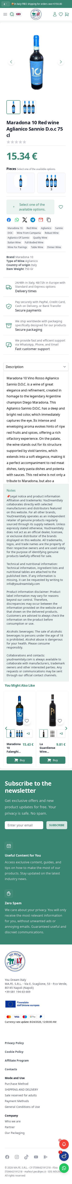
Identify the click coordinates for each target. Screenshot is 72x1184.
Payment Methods (17, 1101)
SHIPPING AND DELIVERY (22, 1089)
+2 (28, 733)
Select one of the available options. (32, 207)
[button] (7, 729)
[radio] (20, 183)
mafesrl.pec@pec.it (35, 1171)
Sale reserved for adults (21, 1095)
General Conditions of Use (22, 1107)
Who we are (13, 1121)
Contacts (11, 1069)
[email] (40, 219)
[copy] (48, 219)
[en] (18, 14)
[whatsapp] (16, 219)
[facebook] (8, 219)
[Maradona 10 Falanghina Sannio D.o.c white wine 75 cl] (19, 710)
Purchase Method (16, 1084)
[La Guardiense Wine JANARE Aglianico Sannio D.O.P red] (52, 710)
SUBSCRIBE (56, 825)
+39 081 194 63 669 (17, 992)
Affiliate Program (17, 1060)
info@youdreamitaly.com (23, 584)
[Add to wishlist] (27, 721)
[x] (24, 219)
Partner (10, 1127)
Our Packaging (15, 1133)
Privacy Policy (14, 1043)
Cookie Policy (14, 1052)
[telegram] (32, 219)
